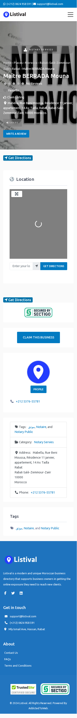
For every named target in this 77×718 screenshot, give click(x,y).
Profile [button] (38, 389)
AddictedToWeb (38, 708)
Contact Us (11, 652)
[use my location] (37, 266)
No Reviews (34, 83)
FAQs (7, 659)
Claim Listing (15, 97)
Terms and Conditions (18, 665)
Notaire (41, 427)
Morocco (31, 62)
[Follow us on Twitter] (14, 593)
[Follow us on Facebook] (6, 593)
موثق (31, 427)
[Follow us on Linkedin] (22, 593)
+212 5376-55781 (28, 401)
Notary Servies (41, 49)
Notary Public (24, 432)
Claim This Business (38, 337)
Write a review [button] (16, 133)
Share (14, 122)
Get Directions (53, 266)
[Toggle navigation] (70, 14)
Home (7, 62)
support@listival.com (23, 616)
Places (18, 62)
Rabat (16, 68)
